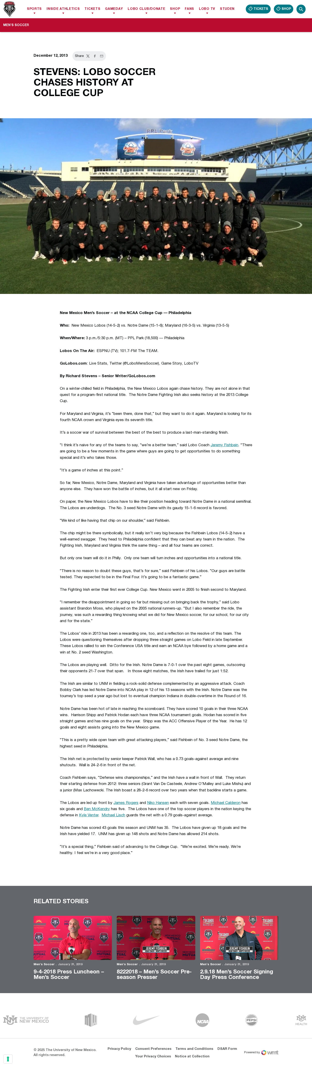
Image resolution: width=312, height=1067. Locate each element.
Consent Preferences (153, 1049)
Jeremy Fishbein (224, 445)
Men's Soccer (44, 964)
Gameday (114, 9)
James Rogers (126, 803)
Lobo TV (207, 9)
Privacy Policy (119, 1049)
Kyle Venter (88, 815)
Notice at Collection (192, 1056)
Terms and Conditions (194, 1049)
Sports (34, 9)
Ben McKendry (97, 809)
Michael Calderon (226, 803)
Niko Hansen (158, 803)
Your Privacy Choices (153, 1056)
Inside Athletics (63, 9)
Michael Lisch (113, 815)
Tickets (92, 9)
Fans (189, 9)
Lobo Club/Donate (146, 9)
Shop (175, 9)
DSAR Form (227, 1049)
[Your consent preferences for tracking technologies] (8, 1059)
